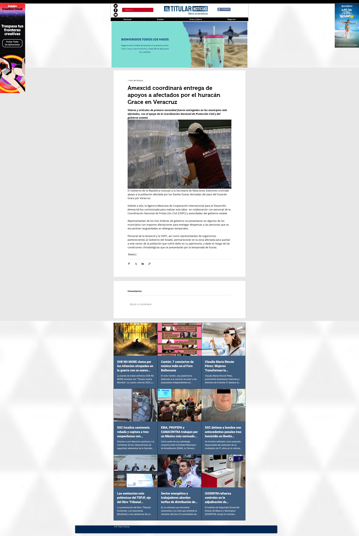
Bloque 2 (132, 254)
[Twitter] (116, 6)
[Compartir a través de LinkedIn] (142, 263)
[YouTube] (116, 15)
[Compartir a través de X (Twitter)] (135, 263)
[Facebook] (116, 10)
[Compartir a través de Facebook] (129, 263)
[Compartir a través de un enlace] (149, 263)
